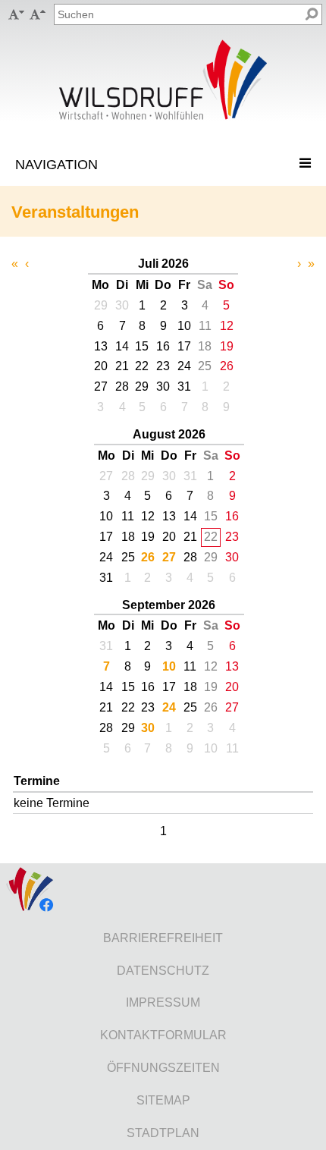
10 (169, 666)
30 (148, 727)
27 (169, 557)
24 (169, 707)
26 (148, 557)
